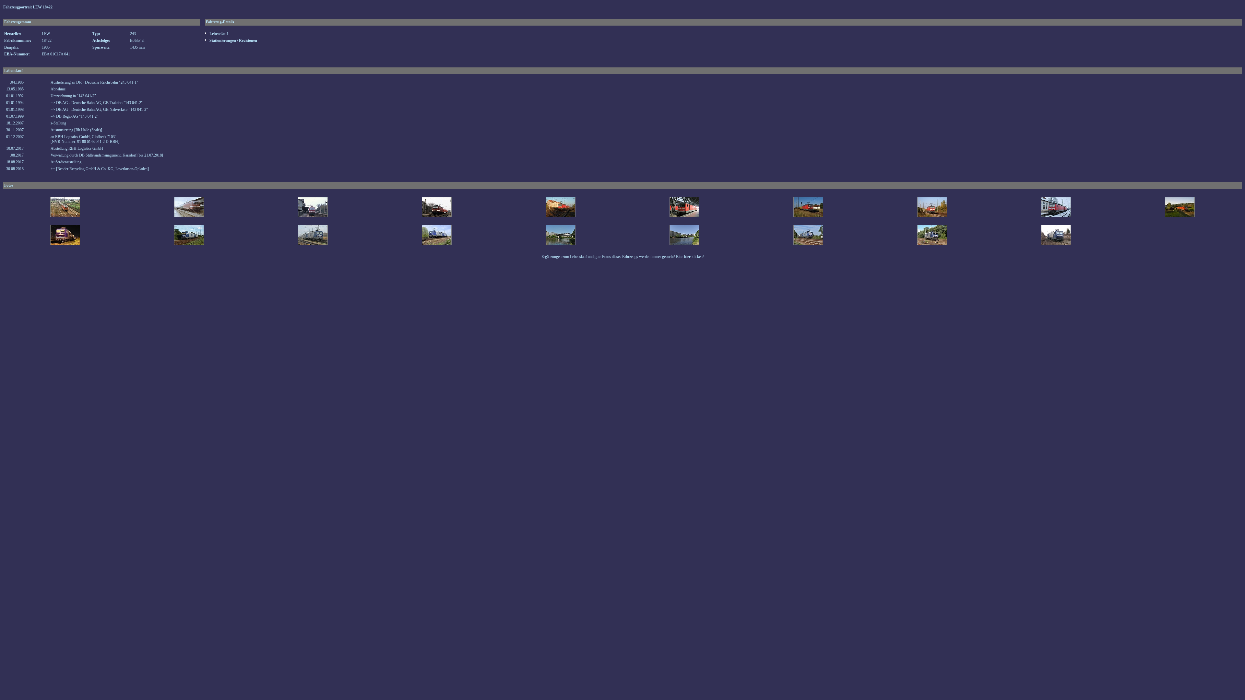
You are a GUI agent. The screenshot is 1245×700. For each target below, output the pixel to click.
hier (687, 256)
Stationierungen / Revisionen (232, 40)
